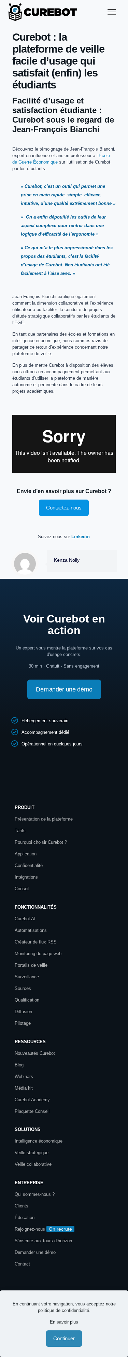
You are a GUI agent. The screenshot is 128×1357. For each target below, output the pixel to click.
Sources (23, 988)
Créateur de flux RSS (36, 942)
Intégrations (26, 877)
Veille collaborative (33, 1164)
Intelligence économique (38, 1141)
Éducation (24, 1217)
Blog (19, 1064)
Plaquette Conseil (32, 1111)
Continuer (64, 1338)
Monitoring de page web (38, 953)
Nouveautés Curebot (35, 1053)
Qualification (27, 1000)
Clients (21, 1205)
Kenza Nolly (67, 560)
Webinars (24, 1076)
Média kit (24, 1088)
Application (26, 853)
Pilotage (23, 1023)
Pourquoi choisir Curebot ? (41, 842)
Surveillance (27, 976)
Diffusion (23, 1011)
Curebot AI (25, 918)
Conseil (22, 888)
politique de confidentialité (63, 1310)
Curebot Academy (33, 1099)
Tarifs (20, 830)
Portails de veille (31, 965)
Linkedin (80, 536)
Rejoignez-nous (30, 1229)
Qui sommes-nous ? (35, 1194)
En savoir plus (64, 1322)
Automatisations (31, 930)
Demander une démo (35, 1252)
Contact (22, 1264)
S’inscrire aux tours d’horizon (43, 1240)
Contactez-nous (64, 507)
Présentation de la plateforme (44, 819)
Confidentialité (29, 865)
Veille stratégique (31, 1152)
